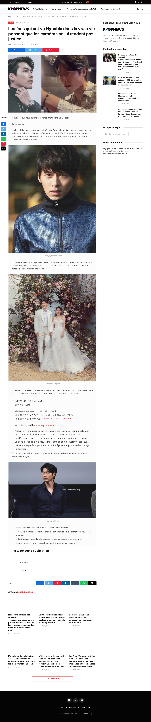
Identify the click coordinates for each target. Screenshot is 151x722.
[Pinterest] (3, 144)
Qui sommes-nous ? (17, 2)
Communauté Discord (110, 9)
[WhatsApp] (3, 139)
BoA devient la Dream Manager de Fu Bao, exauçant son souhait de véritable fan (80, 619)
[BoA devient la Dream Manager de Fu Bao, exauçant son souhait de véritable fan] (82, 604)
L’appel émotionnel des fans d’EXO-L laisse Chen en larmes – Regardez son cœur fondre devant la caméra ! (21, 660)
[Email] (3, 148)
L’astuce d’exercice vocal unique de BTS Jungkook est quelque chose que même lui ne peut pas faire (52, 619)
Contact (31, 2)
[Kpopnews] (18, 9)
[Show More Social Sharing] (62, 50)
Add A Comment (52, 679)
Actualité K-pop (40, 9)
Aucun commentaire (17, 44)
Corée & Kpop (87, 714)
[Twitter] (3, 129)
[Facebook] (3, 124)
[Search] (138, 9)
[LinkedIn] (3, 134)
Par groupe (56, 9)
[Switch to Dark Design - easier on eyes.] (141, 9)
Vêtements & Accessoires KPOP (81, 9)
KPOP (11, 23)
